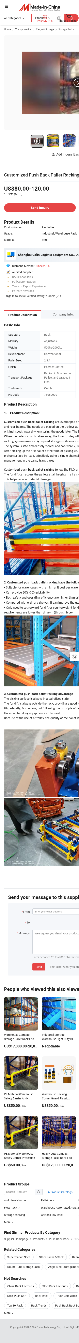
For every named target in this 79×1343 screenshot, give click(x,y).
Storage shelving (14, 1215)
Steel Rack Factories (55, 1286)
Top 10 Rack (15, 1305)
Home (7, 29)
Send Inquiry (40, 208)
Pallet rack (47, 1200)
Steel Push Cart (17, 1296)
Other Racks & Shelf (51, 1257)
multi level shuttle (15, 1200)
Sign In (10, 296)
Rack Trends (39, 1305)
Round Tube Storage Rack (23, 1267)
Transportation (23, 29)
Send (39, 967)
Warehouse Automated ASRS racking (59, 1207)
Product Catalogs (61, 1192)
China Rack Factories (20, 1286)
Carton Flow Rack (52, 1215)
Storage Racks (66, 29)
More (7, 1313)
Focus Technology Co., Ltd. (51, 1327)
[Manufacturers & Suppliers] (39, 7)
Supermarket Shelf (18, 1257)
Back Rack (41, 1296)
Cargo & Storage (45, 29)
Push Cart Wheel (67, 1296)
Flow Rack (10, 1207)
